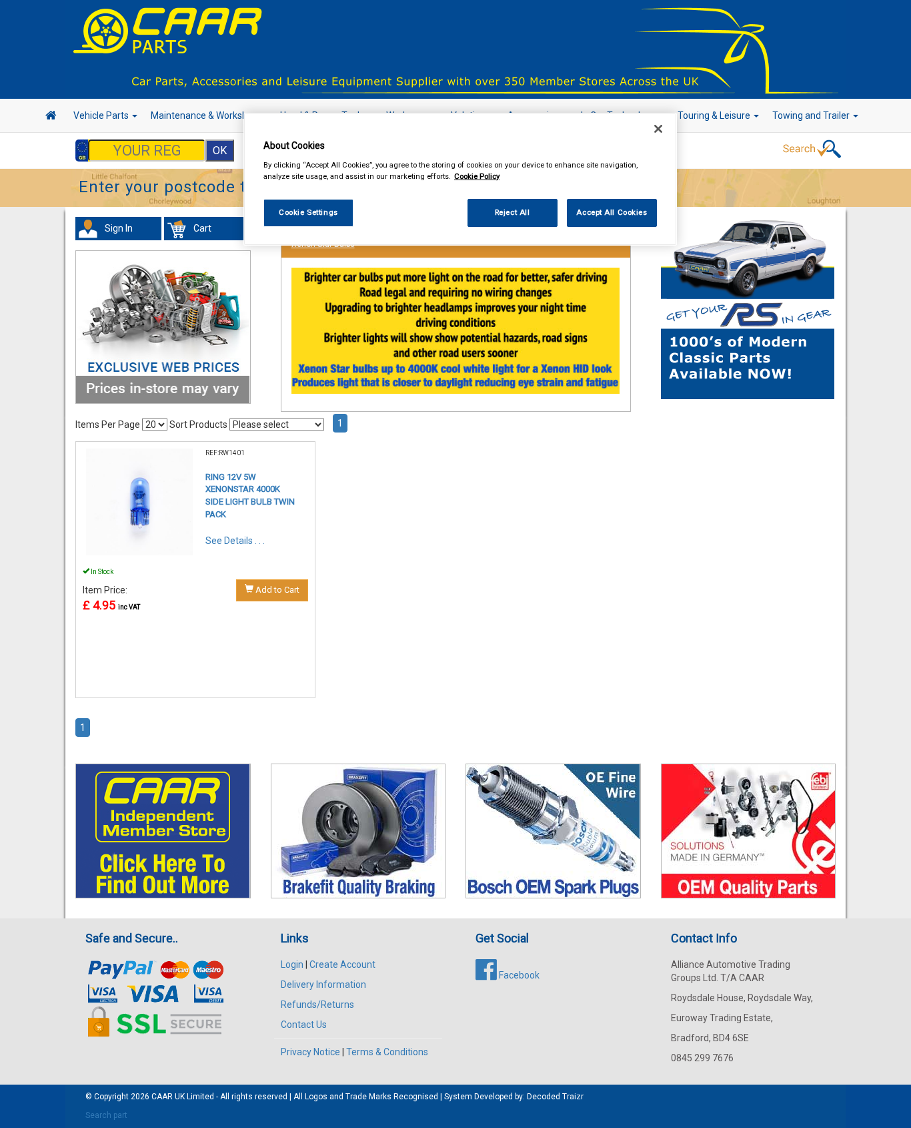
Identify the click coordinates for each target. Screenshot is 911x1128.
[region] (460, 179)
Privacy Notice (310, 1052)
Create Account (342, 964)
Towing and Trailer (812, 115)
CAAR (162, 1096)
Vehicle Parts (102, 115)
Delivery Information (323, 984)
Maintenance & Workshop (205, 115)
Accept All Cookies (611, 212)
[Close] (658, 129)
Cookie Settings (308, 212)
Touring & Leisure (715, 115)
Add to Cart (276, 590)
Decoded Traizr (555, 1096)
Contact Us (304, 1024)
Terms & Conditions (387, 1052)
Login (292, 964)
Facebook (518, 975)
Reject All (512, 212)
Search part (106, 1115)
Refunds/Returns (317, 1004)
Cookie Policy (477, 176)
